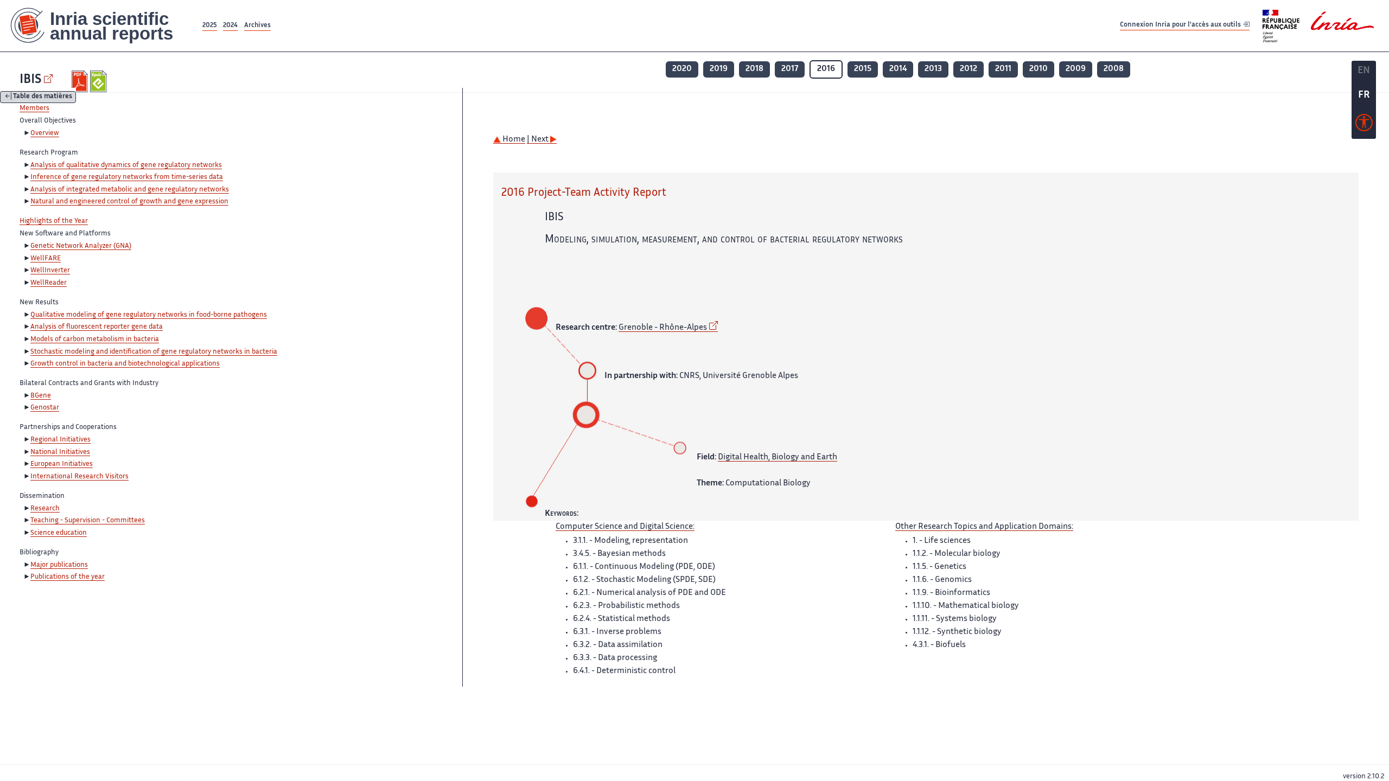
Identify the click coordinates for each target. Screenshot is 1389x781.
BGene (40, 396)
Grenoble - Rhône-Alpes (663, 327)
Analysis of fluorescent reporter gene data (96, 327)
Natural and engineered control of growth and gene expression (129, 202)
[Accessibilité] (1364, 125)
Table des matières (42, 97)
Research (45, 508)
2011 (1003, 69)
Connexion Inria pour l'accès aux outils (1181, 25)
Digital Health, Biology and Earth (777, 457)
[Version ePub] (99, 81)
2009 (1076, 69)
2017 (789, 69)
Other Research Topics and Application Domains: (984, 526)
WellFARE (45, 258)
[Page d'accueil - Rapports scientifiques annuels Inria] (100, 25)
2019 (719, 69)
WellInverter (50, 270)
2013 (933, 69)
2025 (209, 26)
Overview (44, 133)
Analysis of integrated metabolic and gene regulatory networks (129, 190)
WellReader (48, 283)
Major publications (59, 565)
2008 (1114, 69)
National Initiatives (60, 452)
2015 (862, 69)
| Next (538, 139)
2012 (968, 69)
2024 (230, 26)
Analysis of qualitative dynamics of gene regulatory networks (126, 165)
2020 (682, 69)
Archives (257, 26)
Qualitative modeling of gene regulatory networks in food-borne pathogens (148, 315)
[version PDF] (81, 81)
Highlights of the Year (54, 221)
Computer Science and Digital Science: (625, 526)
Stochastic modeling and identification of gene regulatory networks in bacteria (153, 352)
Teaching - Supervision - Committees (87, 520)
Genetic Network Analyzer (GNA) (80, 246)
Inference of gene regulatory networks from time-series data (126, 177)
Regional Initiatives (60, 440)
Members (34, 108)
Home (513, 139)
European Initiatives (61, 464)
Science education (58, 533)
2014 (898, 69)
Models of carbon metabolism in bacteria (94, 339)
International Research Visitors (79, 476)
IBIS (30, 80)
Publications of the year (67, 577)
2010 (1038, 69)
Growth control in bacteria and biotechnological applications (125, 364)
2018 (754, 69)
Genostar (44, 408)
